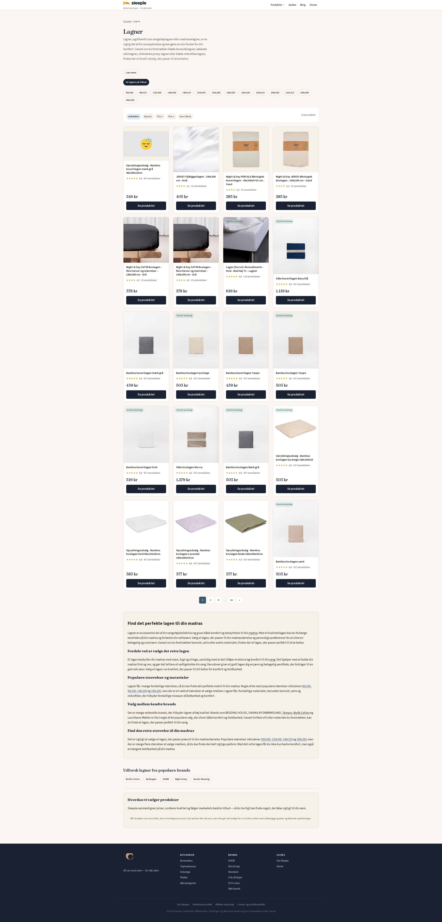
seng (272, 660)
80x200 (306, 686)
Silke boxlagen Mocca (189, 467)
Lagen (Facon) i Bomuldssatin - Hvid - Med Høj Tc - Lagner (244, 269)
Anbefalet (133, 116)
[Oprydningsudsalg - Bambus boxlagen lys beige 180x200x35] (296, 428)
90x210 (143, 92)
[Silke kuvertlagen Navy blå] (296, 245)
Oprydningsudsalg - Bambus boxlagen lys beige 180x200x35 (294, 458)
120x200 (157, 92)
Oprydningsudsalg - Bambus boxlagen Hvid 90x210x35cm (143, 552)
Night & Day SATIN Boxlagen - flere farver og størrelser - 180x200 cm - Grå (144, 270)
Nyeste (148, 116)
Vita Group (234, 866)
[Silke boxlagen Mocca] (196, 434)
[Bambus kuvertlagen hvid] (146, 434)
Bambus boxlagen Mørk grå (242, 467)
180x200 (245, 92)
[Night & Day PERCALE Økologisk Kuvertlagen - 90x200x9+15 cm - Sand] (246, 149)
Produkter (276, 5)
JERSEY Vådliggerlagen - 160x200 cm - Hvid (196, 178)
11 (231, 600)
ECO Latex (234, 883)
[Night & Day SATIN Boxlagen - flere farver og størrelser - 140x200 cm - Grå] (196, 240)
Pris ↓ (171, 116)
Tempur (287, 713)
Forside (127, 21)
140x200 (172, 92)
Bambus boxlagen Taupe (291, 373)
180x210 (260, 92)
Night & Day (181, 779)
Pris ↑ (160, 116)
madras (253, 633)
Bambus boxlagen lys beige (192, 373)
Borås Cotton (302, 713)
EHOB (231, 861)
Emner (313, 5)
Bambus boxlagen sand (290, 561)
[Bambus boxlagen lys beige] (196, 340)
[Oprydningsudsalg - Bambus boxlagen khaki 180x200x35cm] (246, 523)
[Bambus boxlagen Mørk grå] (246, 434)
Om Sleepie (283, 861)
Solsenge (185, 872)
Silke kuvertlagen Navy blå (292, 278)
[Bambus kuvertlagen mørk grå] (146, 340)
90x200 (129, 92)
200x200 (275, 92)
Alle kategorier (188, 883)
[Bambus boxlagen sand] (296, 528)
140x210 (186, 92)
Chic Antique (235, 877)
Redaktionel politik (202, 904)
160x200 (231, 92)
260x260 (130, 100)
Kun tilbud (185, 116)
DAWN (166, 779)
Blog (303, 5)
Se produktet (146, 206)
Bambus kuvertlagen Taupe (243, 373)
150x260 (216, 92)
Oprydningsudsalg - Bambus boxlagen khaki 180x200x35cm (244, 552)
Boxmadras (186, 861)
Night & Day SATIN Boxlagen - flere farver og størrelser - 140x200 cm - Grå (194, 270)
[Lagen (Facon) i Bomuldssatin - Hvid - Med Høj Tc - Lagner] (246, 240)
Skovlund (233, 872)
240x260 (304, 92)
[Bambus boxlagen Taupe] (296, 340)
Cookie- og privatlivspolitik (251, 904)
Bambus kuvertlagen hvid (141, 467)
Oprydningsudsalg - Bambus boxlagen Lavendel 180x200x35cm (193, 554)
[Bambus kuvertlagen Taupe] (246, 340)
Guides (292, 5)
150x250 (201, 92)
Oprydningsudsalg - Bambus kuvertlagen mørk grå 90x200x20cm (143, 169)
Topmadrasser (188, 866)
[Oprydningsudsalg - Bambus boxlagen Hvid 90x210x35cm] (146, 523)
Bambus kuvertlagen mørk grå (144, 373)
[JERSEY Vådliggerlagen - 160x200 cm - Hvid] (196, 149)
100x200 (265, 739)
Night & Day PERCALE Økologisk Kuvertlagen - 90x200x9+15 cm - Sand (245, 180)
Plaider (184, 877)
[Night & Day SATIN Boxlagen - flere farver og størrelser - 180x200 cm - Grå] (146, 240)
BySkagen (151, 779)
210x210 (290, 92)
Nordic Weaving (202, 779)
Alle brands (234, 889)
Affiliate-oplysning (224, 904)
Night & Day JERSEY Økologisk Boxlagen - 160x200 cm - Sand (294, 178)
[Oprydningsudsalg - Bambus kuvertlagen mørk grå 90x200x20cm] (146, 144)
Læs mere (131, 72)
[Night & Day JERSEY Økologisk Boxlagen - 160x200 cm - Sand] (296, 149)
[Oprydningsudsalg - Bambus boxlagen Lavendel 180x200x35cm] (196, 523)
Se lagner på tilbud (136, 82)
